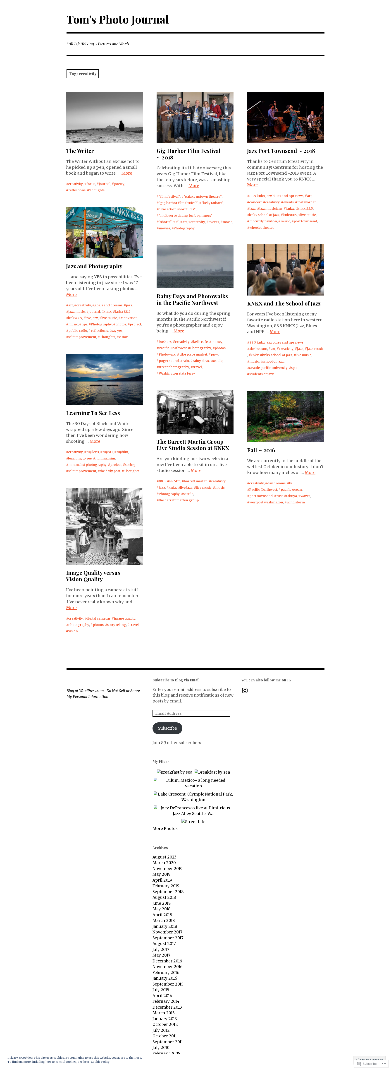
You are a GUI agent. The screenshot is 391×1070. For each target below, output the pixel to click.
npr (84, 324)
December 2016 (167, 961)
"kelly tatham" (212, 203)
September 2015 (168, 984)
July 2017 (161, 949)
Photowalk (167, 354)
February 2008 (167, 1053)
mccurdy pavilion (263, 221)
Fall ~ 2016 (261, 450)
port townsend (305, 221)
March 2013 (164, 1012)
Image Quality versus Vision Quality (93, 576)
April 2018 (162, 914)
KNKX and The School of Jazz (284, 303)
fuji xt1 (108, 452)
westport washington (266, 502)
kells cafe (200, 342)
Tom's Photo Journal (118, 19)
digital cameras (98, 618)
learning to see (80, 458)
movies (164, 228)
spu (294, 368)
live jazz (92, 318)
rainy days (201, 361)
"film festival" (169, 197)
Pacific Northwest (173, 348)
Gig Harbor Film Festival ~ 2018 (189, 154)
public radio (77, 331)
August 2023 (164, 857)
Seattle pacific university (268, 368)
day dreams (276, 483)
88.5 (162, 481)
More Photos (165, 828)
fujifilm (122, 452)
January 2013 (165, 1018)
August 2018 (164, 897)
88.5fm (174, 481)
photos (120, 324)
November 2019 (168, 868)
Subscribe (167, 728)
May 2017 (161, 955)
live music (308, 215)
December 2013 (167, 1007)
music (285, 221)
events (214, 222)
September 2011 (168, 1041)
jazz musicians (270, 209)
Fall (291, 483)
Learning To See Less (93, 412)
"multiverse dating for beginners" (185, 216)
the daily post (110, 471)
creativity (75, 184)
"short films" (169, 222)
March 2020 (164, 862)
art (184, 222)
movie (227, 222)
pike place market (193, 354)
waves (305, 496)
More (127, 173)
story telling (116, 625)
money (216, 342)
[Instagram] (244, 690)
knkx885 (290, 215)
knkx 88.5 (305, 209)
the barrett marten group (179, 500)
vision (123, 337)
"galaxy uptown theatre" (203, 197)
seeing (130, 465)
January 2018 (165, 926)
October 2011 (165, 1036)
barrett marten (195, 481)
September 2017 (168, 937)
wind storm (296, 502)
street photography (174, 367)
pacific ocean (291, 490)
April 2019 (162, 880)
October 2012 (165, 1024)
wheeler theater (261, 228)
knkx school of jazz (264, 215)
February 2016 (166, 972)
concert (255, 202)
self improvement (82, 337)
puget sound (169, 361)
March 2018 (164, 920)
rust (279, 496)
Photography (184, 228)
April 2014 (162, 995)
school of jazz (273, 361)
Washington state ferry (177, 373)
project (135, 324)
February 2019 (166, 885)
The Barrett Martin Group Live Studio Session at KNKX (193, 445)
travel (197, 367)
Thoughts (97, 190)
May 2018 (162, 908)
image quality (124, 618)
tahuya (291, 496)
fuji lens (92, 452)
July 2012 (161, 1030)
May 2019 (162, 874)
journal (104, 184)
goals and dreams (108, 305)
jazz (252, 209)
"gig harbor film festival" (178, 203)
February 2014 (166, 1001)
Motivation (129, 318)
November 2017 (167, 932)
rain (185, 361)
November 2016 (168, 966)
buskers (165, 342)
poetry (119, 184)
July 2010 (161, 1047)
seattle (217, 361)
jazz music (76, 312)
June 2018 (162, 903)
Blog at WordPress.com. (86, 690)
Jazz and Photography (94, 266)
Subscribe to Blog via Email (176, 680)
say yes (116, 331)
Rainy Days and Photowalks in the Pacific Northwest (192, 299)
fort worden (307, 202)
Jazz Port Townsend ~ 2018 (281, 150)
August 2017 (164, 943)
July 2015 (161, 989)
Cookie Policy (100, 1061)
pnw (214, 354)
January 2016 (165, 978)
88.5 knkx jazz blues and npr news (276, 196)
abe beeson (258, 349)
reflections (77, 190)
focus (90, 184)
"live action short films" (177, 209)
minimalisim (105, 458)
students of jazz (261, 374)
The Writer (80, 150)
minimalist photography (87, 465)
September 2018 (168, 891)
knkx (290, 209)
